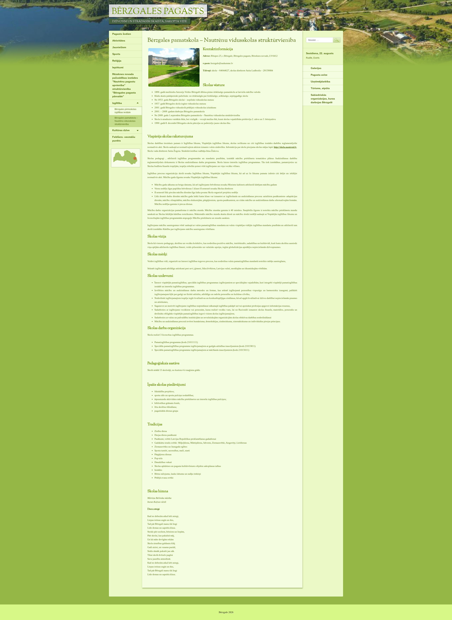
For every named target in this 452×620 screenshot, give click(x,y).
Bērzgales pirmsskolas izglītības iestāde (125, 111)
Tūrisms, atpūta (320, 88)
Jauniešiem (119, 47)
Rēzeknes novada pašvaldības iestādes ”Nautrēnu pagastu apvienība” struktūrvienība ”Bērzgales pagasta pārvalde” (125, 85)
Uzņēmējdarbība (320, 81)
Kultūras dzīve (121, 130)
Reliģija (116, 60)
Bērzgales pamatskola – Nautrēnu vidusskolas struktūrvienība (126, 121)
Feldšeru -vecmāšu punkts (123, 139)
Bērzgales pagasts (158, 11)
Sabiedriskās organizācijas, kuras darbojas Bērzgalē (323, 99)
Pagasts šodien (121, 33)
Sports (116, 54)
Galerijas (316, 68)
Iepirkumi (117, 67)
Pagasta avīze (319, 74)
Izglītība (117, 103)
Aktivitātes (118, 40)
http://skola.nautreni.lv (285, 147)
